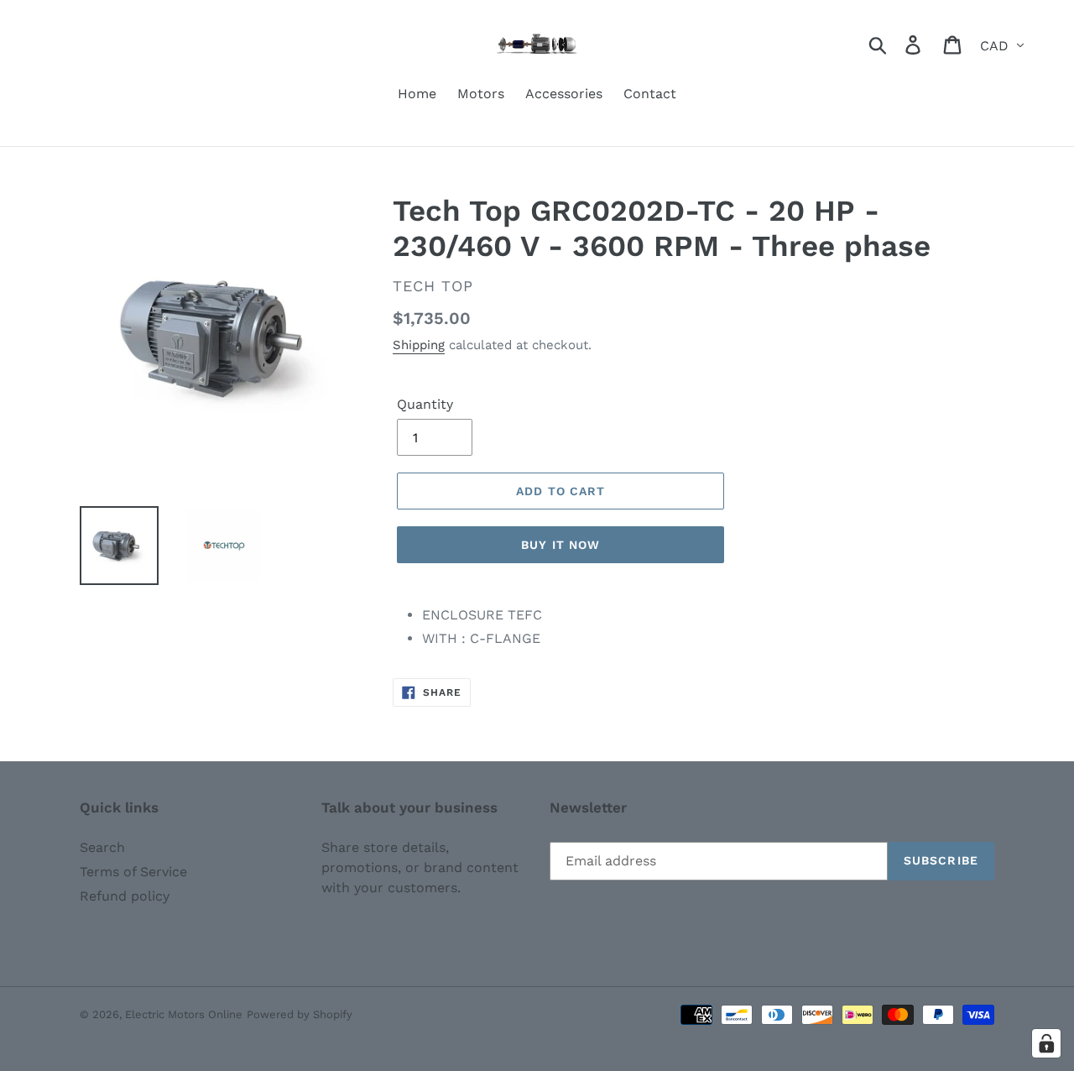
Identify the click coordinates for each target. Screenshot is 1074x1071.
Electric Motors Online (183, 1014)
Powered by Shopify (299, 1014)
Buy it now (560, 544)
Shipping (419, 345)
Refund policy (124, 896)
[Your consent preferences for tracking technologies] (1046, 1043)
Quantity (425, 404)
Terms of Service (133, 872)
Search (102, 847)
